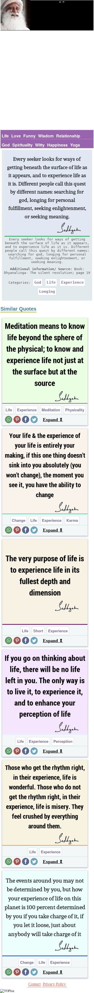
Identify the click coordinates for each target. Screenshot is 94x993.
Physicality (74, 410)
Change (18, 520)
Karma (72, 520)
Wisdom (46, 136)
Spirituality (22, 145)
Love (16, 136)
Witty (40, 145)
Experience (72, 282)
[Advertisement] (47, 80)
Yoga (75, 145)
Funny (29, 136)
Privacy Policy (54, 984)
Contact (34, 984)
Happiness (57, 145)
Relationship (68, 136)
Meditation (51, 410)
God (6, 145)
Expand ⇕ (53, 419)
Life (5, 136)
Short (38, 631)
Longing (47, 291)
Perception (62, 741)
